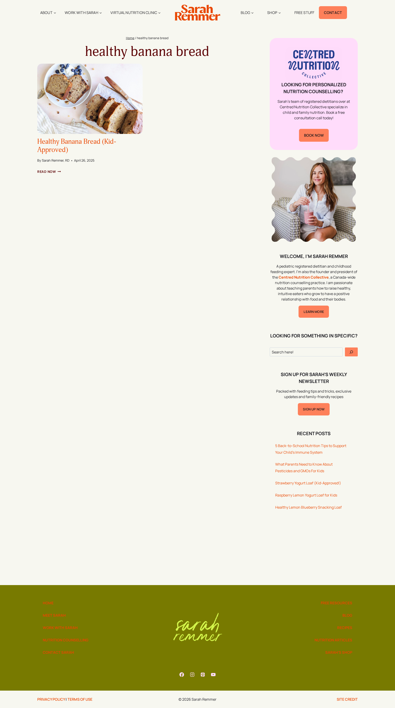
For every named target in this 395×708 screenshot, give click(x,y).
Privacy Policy (51, 699)
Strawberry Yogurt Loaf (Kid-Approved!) (308, 483)
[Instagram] (192, 674)
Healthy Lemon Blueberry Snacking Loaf (308, 507)
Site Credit (347, 699)
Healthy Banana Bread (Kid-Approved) (76, 145)
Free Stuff (304, 12)
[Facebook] (181, 674)
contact (333, 12)
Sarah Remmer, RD (55, 160)
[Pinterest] (202, 674)
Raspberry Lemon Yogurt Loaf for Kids (306, 495)
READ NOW (49, 171)
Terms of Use (79, 699)
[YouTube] (213, 674)
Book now (314, 135)
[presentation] (90, 99)
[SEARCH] (351, 351)
